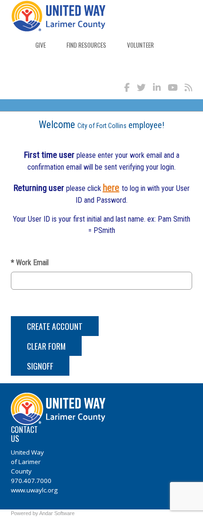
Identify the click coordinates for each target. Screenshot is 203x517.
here (111, 187)
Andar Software (57, 513)
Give (40, 45)
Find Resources (86, 45)
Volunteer (140, 45)
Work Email (30, 262)
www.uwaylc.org (34, 490)
